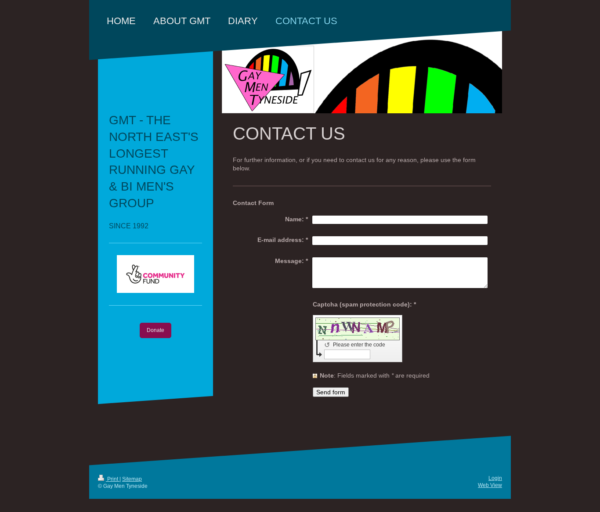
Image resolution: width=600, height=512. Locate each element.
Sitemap (132, 479)
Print (112, 479)
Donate (155, 330)
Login (495, 478)
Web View (490, 485)
